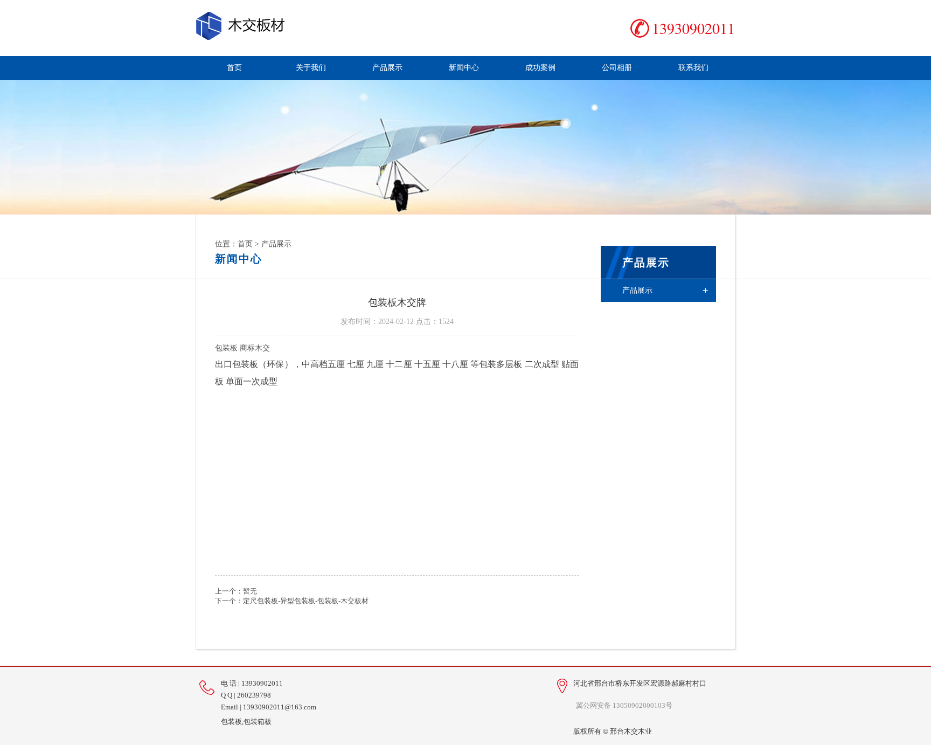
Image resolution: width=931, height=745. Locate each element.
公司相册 (617, 68)
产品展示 (387, 68)
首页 (234, 68)
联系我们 (693, 68)
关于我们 (311, 68)
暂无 (250, 591)
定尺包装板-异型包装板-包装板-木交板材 (306, 601)
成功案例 (540, 68)
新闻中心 (464, 68)
